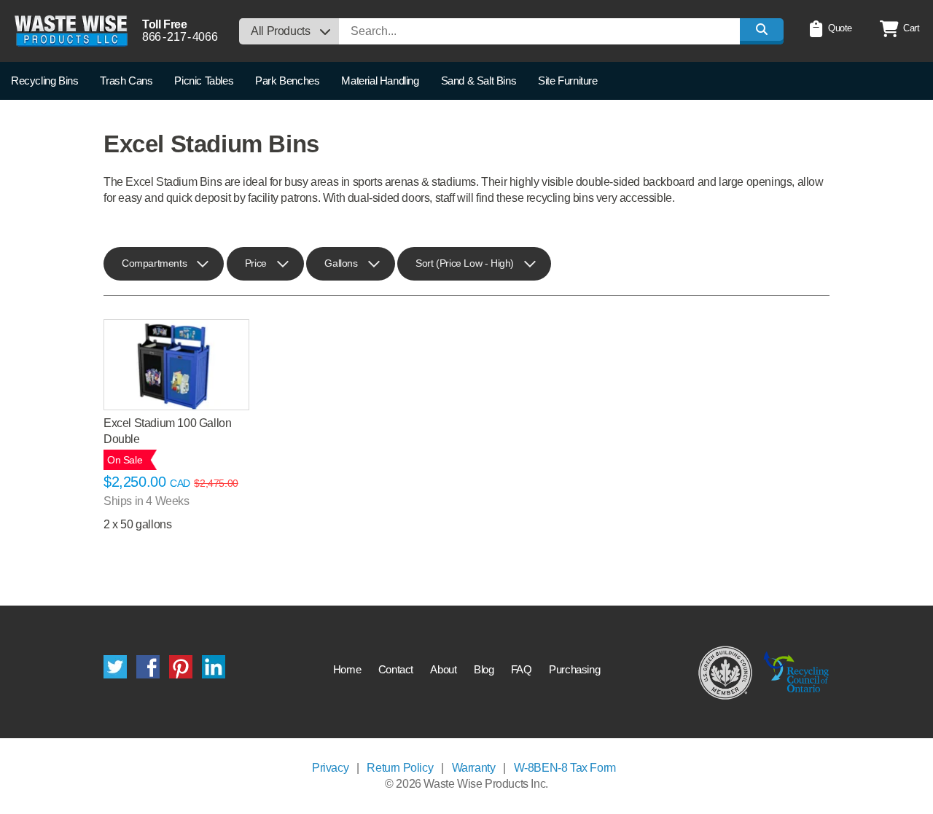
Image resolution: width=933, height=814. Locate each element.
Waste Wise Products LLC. (71, 31)
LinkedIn (213, 666)
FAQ (521, 669)
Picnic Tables (203, 80)
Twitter (115, 666)
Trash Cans (126, 80)
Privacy (330, 768)
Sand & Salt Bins (479, 80)
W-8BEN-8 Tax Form (565, 768)
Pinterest (180, 666)
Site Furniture (567, 80)
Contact (395, 669)
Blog (483, 669)
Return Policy (400, 768)
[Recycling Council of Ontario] (796, 672)
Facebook (148, 666)
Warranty (474, 768)
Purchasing (574, 669)
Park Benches (287, 80)
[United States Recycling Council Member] (726, 672)
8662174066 (179, 37)
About (443, 669)
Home (347, 669)
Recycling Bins (44, 80)
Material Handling (379, 80)
